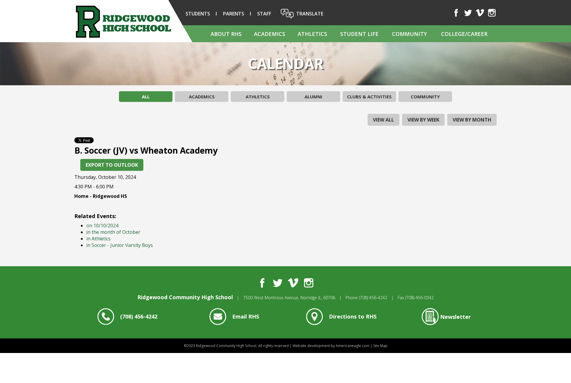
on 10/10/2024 (102, 225)
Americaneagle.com (352, 345)
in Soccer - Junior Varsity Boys (119, 245)
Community (425, 97)
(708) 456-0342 (419, 297)
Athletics (258, 97)
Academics (202, 97)
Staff (264, 13)
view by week (423, 119)
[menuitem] (225, 33)
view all (383, 119)
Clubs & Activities (369, 97)
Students (198, 13)
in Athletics (98, 238)
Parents (233, 13)
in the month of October (113, 232)
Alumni (313, 97)
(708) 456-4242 (373, 297)
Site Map (380, 345)
